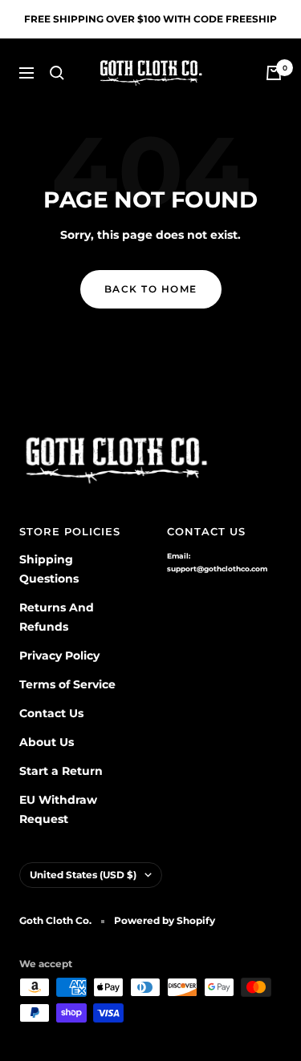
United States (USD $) (83, 875)
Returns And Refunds (56, 617)
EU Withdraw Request (58, 809)
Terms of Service (67, 684)
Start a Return (61, 771)
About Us (46, 742)
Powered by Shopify (164, 920)
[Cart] (274, 73)
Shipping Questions (49, 569)
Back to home (150, 289)
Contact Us (51, 713)
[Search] (57, 73)
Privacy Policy (59, 655)
